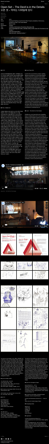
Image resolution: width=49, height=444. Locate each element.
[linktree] (2, 439)
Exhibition (11, 27)
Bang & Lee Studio (5, 1)
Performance (17, 27)
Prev (3, 3)
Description (3, 16)
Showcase (29, 27)
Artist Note (3, 14)
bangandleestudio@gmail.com (7, 441)
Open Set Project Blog (14, 31)
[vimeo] (9, 439)
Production (23, 27)
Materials (3, 17)
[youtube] (6, 439)
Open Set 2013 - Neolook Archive (17, 33)
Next (46, 3)
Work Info (3, 13)
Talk (33, 27)
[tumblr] (4, 439)
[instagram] (11, 439)
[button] (46, 50)
